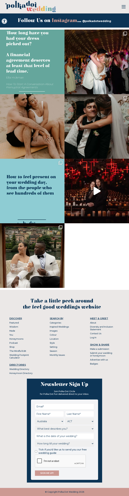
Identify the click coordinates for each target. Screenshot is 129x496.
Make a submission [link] (99, 349)
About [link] (93, 322)
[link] (4, 21)
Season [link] (53, 351)
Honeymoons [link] (16, 339)
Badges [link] (94, 364)
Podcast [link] (13, 343)
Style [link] (52, 343)
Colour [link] (53, 335)
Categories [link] (55, 322)
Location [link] (54, 339)
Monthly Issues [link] (57, 355)
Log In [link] (93, 337)
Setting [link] (53, 347)
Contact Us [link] (95, 333)
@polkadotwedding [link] (96, 21)
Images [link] (53, 331)
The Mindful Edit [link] (17, 351)
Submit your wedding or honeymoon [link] (101, 354)
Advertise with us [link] (99, 359)
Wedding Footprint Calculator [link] (19, 356)
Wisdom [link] (13, 327)
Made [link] (12, 331)
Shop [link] (11, 347)
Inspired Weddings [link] (59, 327)
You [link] (11, 335)
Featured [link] (14, 322)
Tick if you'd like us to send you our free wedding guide (62, 451)
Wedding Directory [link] (19, 369)
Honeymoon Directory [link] (21, 373)
